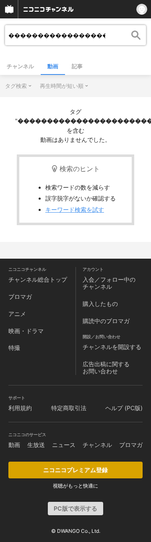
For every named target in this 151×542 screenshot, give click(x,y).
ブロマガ (20, 296)
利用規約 (20, 407)
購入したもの (100, 303)
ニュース (64, 444)
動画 (52, 66)
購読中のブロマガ (106, 320)
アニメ (17, 313)
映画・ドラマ (26, 330)
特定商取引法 (68, 407)
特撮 (14, 347)
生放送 (36, 444)
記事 (77, 66)
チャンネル (20, 66)
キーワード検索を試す (74, 209)
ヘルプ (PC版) (124, 407)
